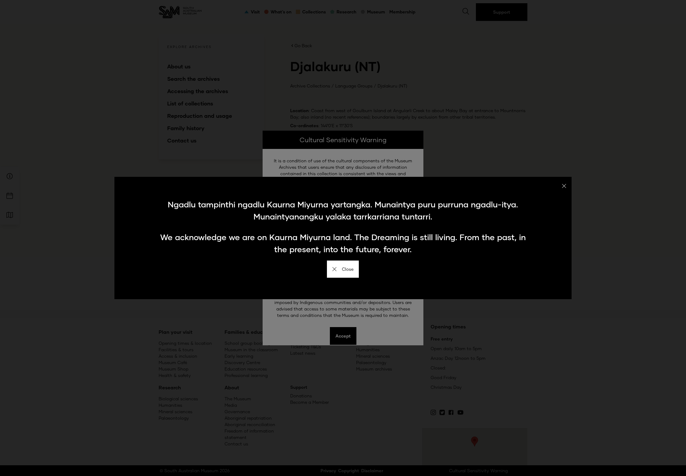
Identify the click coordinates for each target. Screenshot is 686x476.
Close (347, 269)
